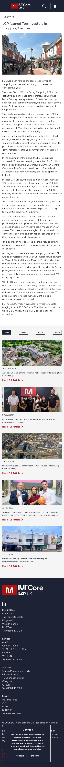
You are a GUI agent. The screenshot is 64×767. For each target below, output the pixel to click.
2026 (6, 332)
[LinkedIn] (4, 604)
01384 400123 (14, 630)
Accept (20, 755)
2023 (57, 332)
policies (37, 749)
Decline (35, 755)
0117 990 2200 (14, 713)
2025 (23, 332)
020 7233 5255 (14, 659)
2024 (40, 332)
